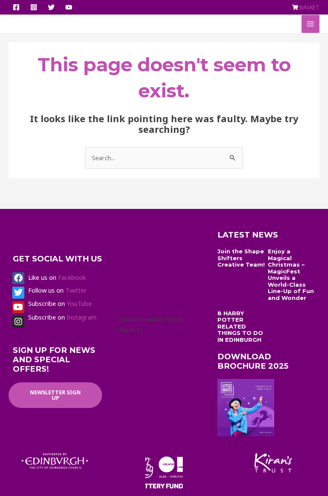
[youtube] (70, 7)
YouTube (79, 303)
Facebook (72, 277)
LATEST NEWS (247, 235)
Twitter (76, 290)
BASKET (309, 7)
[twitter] (52, 7)
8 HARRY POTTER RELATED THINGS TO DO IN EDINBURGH (240, 326)
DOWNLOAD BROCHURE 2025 (252, 361)
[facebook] (17, 7)
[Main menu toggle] (310, 24)
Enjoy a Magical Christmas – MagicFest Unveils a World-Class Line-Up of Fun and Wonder (291, 274)
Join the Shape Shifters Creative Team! (241, 258)
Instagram (82, 317)
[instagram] (35, 7)
